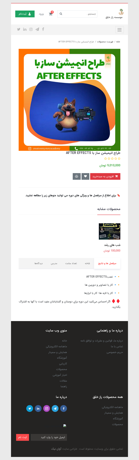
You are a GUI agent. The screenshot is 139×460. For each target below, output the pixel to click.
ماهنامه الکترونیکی (56, 346)
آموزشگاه (62, 358)
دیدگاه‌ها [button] (39, 263)
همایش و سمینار (57, 352)
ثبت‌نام (22, 14)
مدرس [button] (54, 263)
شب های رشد (112, 245)
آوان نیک (56, 449)
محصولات (61, 369)
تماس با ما (117, 346)
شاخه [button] (87, 263)
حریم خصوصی (115, 352)
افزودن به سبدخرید (103, 176)
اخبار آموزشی (60, 375)
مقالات (63, 381)
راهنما (64, 386)
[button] (50, 14)
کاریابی (63, 364)
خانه (64, 341)
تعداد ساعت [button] (71, 263)
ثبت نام (22, 437)
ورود (41, 14)
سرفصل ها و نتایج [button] (107, 263)
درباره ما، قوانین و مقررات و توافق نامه (102, 341)
